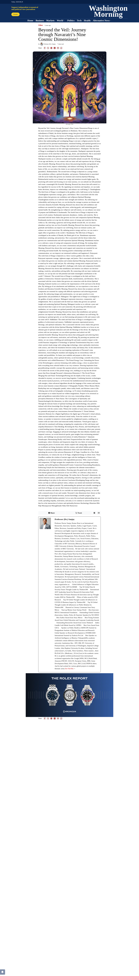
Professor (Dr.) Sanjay (50, 44)
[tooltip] (44, 48)
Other (40, 25)
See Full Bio (69, 669)
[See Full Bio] (75, 668)
